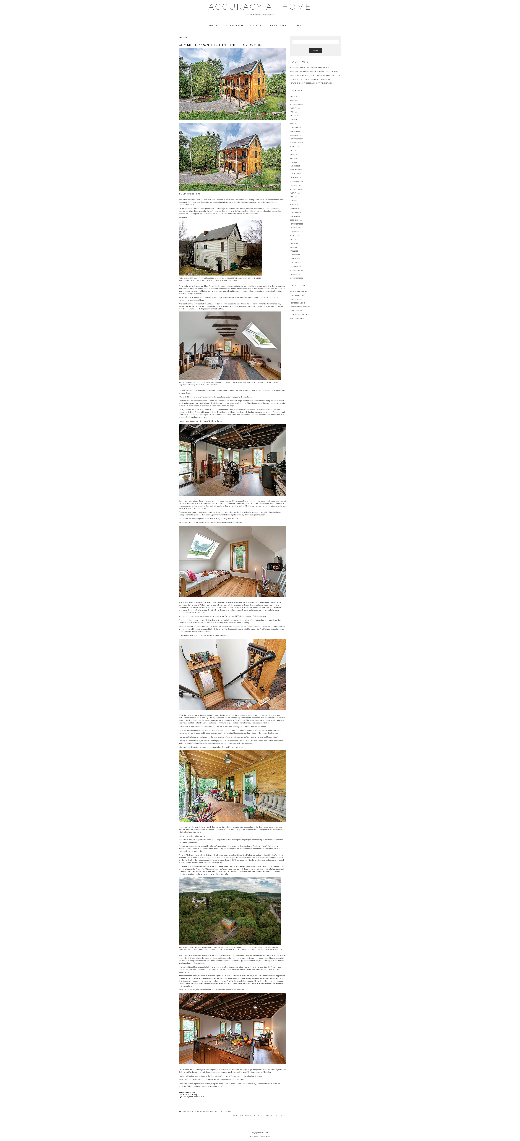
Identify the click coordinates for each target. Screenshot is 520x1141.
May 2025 (293, 120)
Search (315, 50)
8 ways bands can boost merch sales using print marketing (315, 75)
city (188, 1097)
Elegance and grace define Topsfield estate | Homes (256, 1115)
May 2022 (293, 247)
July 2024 (293, 150)
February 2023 (296, 212)
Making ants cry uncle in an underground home (207, 1112)
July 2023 (293, 197)
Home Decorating (297, 303)
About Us (214, 26)
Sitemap (298, 26)
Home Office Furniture (300, 307)
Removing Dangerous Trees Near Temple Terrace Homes (314, 71)
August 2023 (295, 193)
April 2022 (294, 251)
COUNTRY (192, 1097)
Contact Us (257, 26)
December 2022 (296, 220)
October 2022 (295, 228)
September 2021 (296, 278)
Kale (267, 1133)
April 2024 (294, 162)
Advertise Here (234, 26)
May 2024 (293, 158)
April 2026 (294, 100)
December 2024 (296, 135)
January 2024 (295, 174)
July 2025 (293, 112)
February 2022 (296, 259)
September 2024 (296, 143)
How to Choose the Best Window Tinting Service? (311, 83)
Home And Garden (297, 299)
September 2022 (296, 232)
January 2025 (295, 131)
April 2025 (294, 123)
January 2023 (295, 216)
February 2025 (296, 127)
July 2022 (293, 239)
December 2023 (296, 178)
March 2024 (295, 166)
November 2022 (296, 224)
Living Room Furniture (299, 315)
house (198, 1097)
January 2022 (295, 262)
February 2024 (296, 170)
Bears (184, 1097)
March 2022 (295, 255)
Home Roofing (296, 311)
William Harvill (189, 1092)
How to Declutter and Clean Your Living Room (310, 79)
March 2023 (295, 208)
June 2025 (294, 116)
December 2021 (296, 266)
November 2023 (296, 181)
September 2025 (296, 104)
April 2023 (294, 205)
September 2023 (296, 189)
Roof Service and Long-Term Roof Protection (309, 68)
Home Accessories (297, 295)
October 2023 (295, 185)
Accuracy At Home (260, 6)
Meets (202, 1097)
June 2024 (294, 154)
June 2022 (294, 243)
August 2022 (295, 236)
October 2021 (295, 274)
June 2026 (294, 96)
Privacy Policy (278, 26)
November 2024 (296, 139)
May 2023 (293, 201)
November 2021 (296, 270)
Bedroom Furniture (298, 291)
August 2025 (295, 108)
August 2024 (295, 147)
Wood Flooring (192, 1095)
